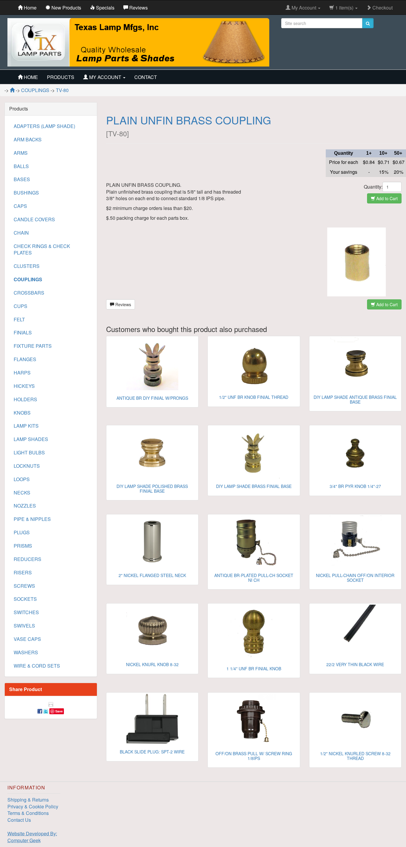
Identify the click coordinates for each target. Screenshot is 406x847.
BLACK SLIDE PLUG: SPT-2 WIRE (152, 752)
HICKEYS (24, 386)
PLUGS (22, 532)
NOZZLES (25, 505)
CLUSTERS (27, 266)
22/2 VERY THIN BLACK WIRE (355, 664)
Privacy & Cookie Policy (32, 806)
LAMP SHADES (31, 439)
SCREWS (24, 585)
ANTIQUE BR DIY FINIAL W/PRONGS (152, 398)
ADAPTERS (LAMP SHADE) (44, 126)
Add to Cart (386, 198)
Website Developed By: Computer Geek (32, 837)
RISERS (23, 572)
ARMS (21, 152)
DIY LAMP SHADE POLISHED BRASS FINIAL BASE (152, 488)
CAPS (20, 206)
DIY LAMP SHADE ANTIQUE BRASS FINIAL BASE (355, 399)
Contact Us (19, 819)
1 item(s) (344, 7)
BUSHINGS (26, 192)
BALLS (21, 166)
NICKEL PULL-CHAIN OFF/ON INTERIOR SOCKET (355, 577)
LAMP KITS (26, 425)
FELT (19, 319)
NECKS (22, 492)
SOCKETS (25, 598)
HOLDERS (25, 399)
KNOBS (22, 412)
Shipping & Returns (28, 799)
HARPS (22, 372)
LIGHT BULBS (29, 452)
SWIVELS (24, 625)
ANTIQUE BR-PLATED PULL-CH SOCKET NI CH (253, 577)
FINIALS (23, 332)
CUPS (20, 306)
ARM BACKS (28, 139)
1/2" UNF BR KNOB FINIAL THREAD (253, 397)
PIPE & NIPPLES (32, 519)
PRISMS (23, 545)
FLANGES (25, 359)
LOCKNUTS (27, 465)
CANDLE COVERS (34, 219)
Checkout (382, 7)
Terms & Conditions (28, 813)
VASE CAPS (27, 639)
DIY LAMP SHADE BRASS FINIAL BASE (254, 486)
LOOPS (22, 479)
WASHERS (26, 652)
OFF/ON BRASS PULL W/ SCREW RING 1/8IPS (253, 755)
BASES (22, 179)
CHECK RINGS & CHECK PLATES (42, 249)
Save (59, 711)
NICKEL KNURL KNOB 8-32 (152, 664)
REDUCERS (27, 559)
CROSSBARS (29, 292)
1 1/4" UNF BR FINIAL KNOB (253, 668)
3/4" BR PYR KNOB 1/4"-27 (355, 486)
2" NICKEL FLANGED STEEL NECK (152, 575)
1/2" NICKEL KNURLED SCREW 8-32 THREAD (355, 755)
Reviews (122, 304)
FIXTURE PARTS (33, 345)
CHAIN (21, 232)
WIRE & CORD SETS (37, 665)
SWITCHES (26, 612)
